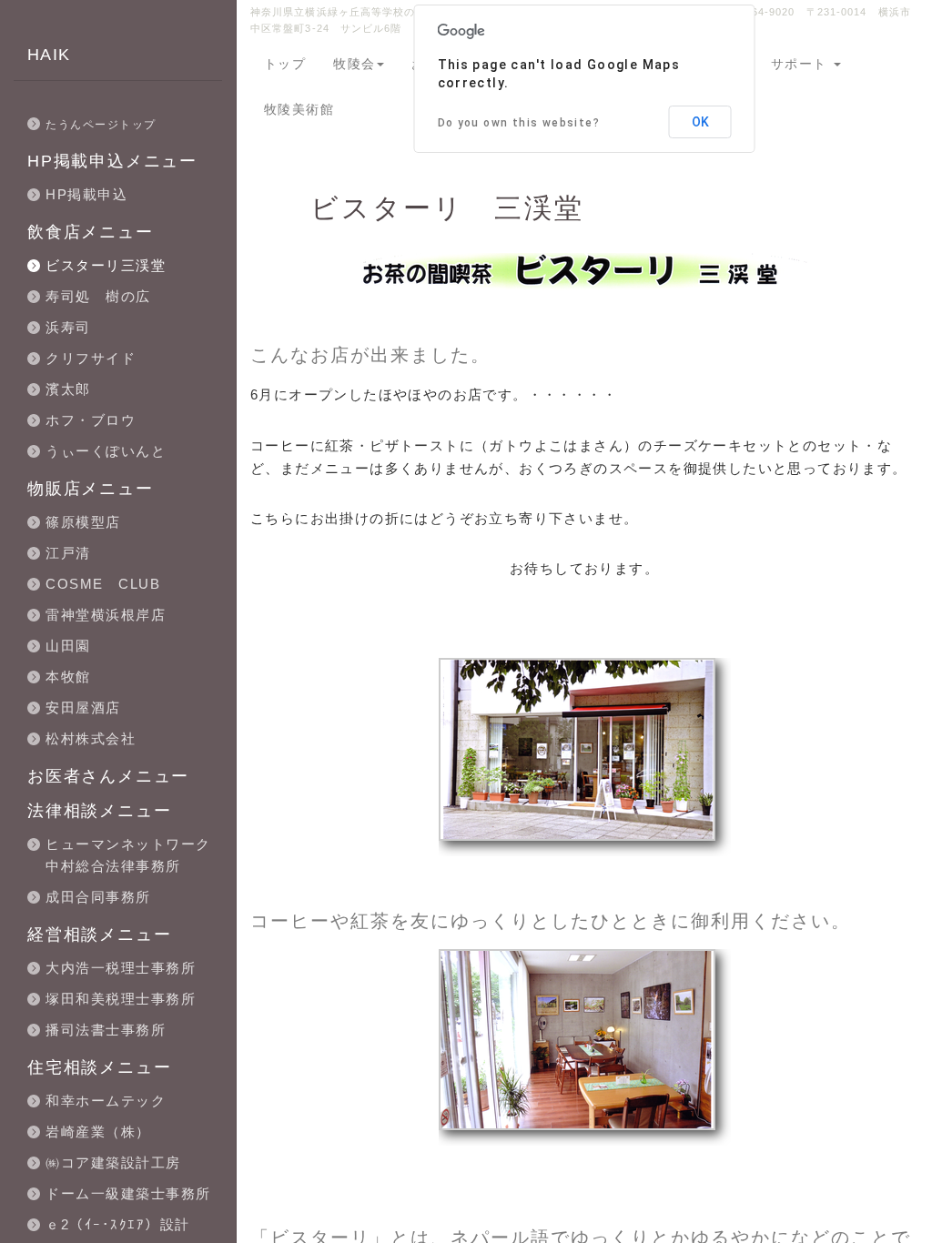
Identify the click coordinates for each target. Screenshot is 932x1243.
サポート (801, 63)
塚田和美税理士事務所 (121, 998)
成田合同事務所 (98, 896)
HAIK (49, 54)
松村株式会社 (91, 738)
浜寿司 (68, 327)
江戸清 (68, 553)
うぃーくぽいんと (106, 451)
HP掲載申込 (86, 194)
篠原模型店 (83, 522)
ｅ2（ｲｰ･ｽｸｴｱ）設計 (118, 1224)
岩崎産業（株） (98, 1131)
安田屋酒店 (83, 707)
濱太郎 (68, 389)
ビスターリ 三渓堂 (447, 208)
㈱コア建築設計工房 (113, 1162)
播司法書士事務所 (106, 1029)
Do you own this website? (519, 122)
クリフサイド (91, 358)
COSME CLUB (103, 583)
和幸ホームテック (106, 1100)
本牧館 (68, 676)
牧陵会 (354, 63)
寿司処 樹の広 (98, 296)
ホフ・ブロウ (91, 420)
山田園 (68, 645)
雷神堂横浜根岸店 (106, 614)
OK (700, 122)
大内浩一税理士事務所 (121, 967)
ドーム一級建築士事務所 (128, 1193)
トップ (285, 63)
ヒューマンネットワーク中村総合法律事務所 (128, 855)
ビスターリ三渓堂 (106, 265)
